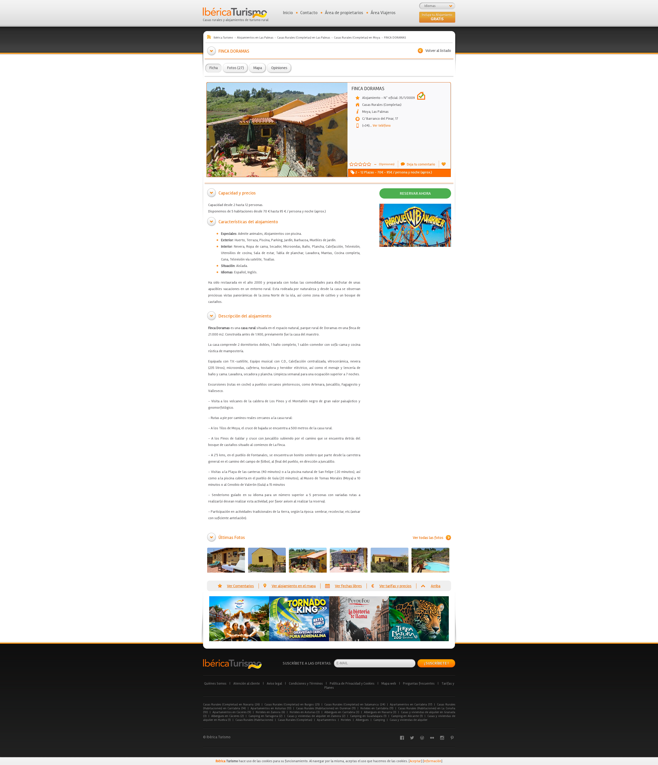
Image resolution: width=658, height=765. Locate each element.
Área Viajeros (383, 12)
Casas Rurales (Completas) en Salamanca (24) (354, 704)
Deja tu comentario (421, 164)
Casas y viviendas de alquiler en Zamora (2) (316, 716)
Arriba (435, 586)
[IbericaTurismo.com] (232, 664)
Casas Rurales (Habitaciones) (254, 720)
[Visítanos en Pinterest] (452, 738)
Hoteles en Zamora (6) (270, 712)
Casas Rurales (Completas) (295, 720)
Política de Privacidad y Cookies (352, 684)
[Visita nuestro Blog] (422, 738)
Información (432, 761)
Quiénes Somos (215, 684)
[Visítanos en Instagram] (442, 738)
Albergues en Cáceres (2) (227, 716)
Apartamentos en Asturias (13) (271, 708)
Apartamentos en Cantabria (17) (411, 704)
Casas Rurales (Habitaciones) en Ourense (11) (325, 708)
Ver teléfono (380, 126)
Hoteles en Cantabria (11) (376, 708)
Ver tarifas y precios (395, 586)
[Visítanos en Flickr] (432, 738)
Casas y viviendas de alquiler (408, 720)
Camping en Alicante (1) (407, 716)
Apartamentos (326, 720)
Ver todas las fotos (428, 537)
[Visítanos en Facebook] (402, 738)
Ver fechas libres (348, 586)
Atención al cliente (246, 684)
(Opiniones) (386, 164)
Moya (366, 111)
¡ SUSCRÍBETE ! (436, 663)
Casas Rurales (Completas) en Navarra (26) (231, 704)
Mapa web (388, 684)
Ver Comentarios (240, 586)
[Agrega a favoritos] (444, 164)
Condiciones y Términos (306, 684)
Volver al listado (438, 50)
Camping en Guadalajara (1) (368, 716)
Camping (379, 720)
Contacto (308, 12)
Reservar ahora (415, 193)
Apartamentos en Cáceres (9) (232, 712)
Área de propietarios (344, 12)
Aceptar (415, 761)
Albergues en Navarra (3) (380, 712)
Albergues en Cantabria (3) (341, 712)
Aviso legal (274, 684)
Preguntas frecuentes (419, 684)
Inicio (288, 12)
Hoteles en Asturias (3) (305, 712)
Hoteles (346, 720)
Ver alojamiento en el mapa (294, 586)
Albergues (362, 720)
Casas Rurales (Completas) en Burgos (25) (291, 704)
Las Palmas (380, 111)
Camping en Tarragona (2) (265, 716)
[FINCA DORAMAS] (226, 560)
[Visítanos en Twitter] (412, 738)
